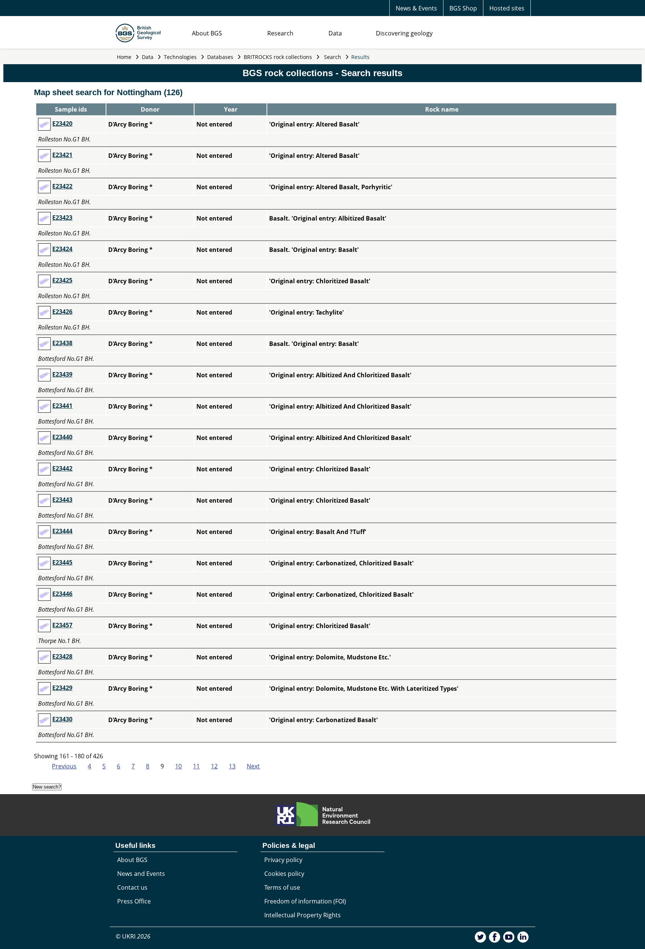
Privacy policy (283, 860)
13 (232, 766)
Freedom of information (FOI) (305, 901)
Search (332, 56)
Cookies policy (284, 874)
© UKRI (133, 936)
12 (214, 766)
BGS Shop (463, 8)
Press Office (134, 901)
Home (124, 56)
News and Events (141, 874)
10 (178, 766)
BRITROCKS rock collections (278, 56)
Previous (64, 766)
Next (253, 766)
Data (335, 33)
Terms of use (282, 887)
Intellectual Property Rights (302, 915)
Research (280, 33)
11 (196, 766)
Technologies (180, 56)
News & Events (416, 8)
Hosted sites (506, 8)
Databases (220, 56)
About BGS (207, 33)
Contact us (132, 887)
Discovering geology (404, 33)
